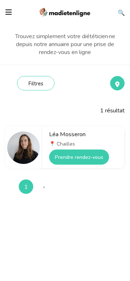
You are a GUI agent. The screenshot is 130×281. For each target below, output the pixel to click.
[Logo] (65, 11)
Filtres (35, 83)
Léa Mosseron (67, 134)
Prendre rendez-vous (79, 157)
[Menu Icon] (8, 12)
